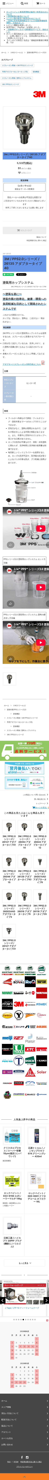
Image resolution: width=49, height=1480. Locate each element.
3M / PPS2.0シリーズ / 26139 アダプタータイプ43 (24, 875)
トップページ (41, 803)
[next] (46, 1300)
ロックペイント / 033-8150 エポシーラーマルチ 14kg (12, 1196)
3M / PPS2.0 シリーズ (10, 84)
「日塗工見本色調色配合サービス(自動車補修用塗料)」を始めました (26, 21)
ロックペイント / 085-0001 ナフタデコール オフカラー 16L (37, 1197)
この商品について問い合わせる (34, 795)
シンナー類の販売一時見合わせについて (23, 18)
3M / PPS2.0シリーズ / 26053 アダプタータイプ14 (24, 842)
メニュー (9, 3)
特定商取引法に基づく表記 (36, 240)
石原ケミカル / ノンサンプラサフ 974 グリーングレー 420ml (37, 1152)
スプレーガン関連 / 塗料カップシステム (16, 78)
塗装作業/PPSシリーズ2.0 (36, 52)
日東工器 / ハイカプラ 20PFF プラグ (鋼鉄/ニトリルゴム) (12, 1242)
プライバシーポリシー (24, 1467)
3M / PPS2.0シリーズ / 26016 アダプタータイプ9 (24, 909)
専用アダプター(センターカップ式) (15, 72)
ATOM (16, 1462)
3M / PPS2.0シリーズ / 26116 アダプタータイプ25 (40, 909)
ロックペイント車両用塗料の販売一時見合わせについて (27, 13)
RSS (9, 1462)
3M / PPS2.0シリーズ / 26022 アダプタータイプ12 (39, 842)
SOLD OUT (26, 230)
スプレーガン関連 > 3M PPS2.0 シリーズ (17, 65)
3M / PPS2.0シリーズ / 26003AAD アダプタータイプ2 (9, 911)
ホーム (3, 52)
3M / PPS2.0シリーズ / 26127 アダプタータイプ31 (9, 944)
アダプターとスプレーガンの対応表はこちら (22, 364)
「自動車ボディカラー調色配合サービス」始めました (27, 30)
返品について (41, 237)
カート (42, 3)
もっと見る (24, 1263)
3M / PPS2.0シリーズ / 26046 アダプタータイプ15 (9, 877)
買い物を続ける (40, 799)
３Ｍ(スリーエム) (16, 52)
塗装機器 (36, 72)
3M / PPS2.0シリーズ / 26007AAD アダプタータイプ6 (39, 877)
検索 (26, 3)
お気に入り (26, 173)
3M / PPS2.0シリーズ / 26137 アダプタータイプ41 (9, 840)
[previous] (2, 1300)
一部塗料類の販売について (17, 16)
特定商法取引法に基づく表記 (31, 1462)
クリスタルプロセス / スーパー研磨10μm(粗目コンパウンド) (12, 1152)
